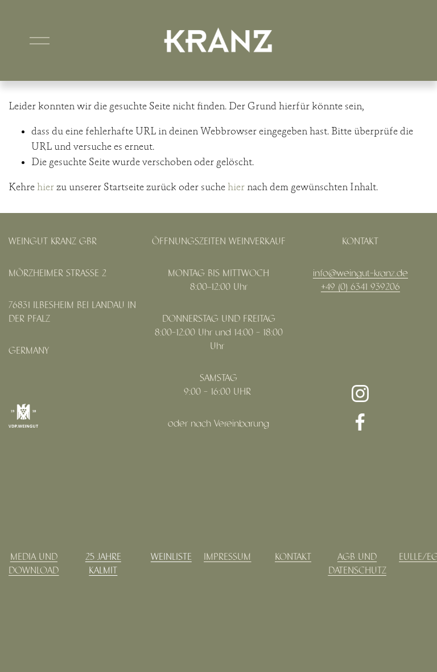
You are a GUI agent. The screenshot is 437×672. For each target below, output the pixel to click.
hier (45, 187)
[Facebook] (360, 422)
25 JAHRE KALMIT (103, 564)
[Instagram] (360, 393)
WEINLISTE (171, 557)
